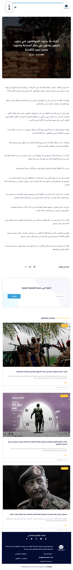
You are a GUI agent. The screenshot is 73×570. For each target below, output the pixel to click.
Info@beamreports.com (46, 557)
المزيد (65, 383)
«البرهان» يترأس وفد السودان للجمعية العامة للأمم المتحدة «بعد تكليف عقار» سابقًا (38, 514)
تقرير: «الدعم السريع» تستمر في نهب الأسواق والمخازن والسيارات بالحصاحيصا (41, 371)
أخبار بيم (31, 54)
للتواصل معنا (47, 554)
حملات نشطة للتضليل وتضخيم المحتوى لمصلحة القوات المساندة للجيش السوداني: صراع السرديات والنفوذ (37, 443)
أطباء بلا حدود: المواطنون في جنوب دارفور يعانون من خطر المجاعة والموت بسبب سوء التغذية (36, 45)
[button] (15, 7)
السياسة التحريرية (46, 561)
